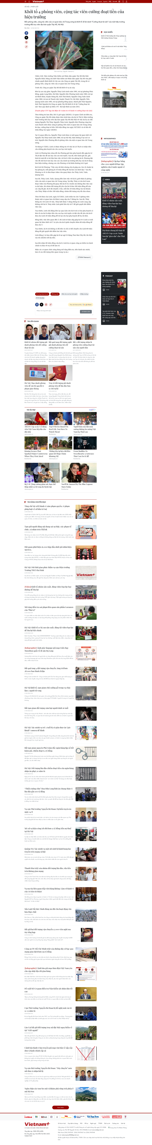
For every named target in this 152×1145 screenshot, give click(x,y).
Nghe (107, 290)
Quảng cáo (115, 1123)
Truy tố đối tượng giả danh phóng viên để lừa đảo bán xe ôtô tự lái (60, 386)
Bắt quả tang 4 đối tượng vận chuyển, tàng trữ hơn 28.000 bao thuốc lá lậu (46, 669)
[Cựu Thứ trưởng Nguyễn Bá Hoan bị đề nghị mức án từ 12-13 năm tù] (86, 1014)
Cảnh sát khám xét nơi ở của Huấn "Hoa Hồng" (113, 47)
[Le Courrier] (106, 1117)
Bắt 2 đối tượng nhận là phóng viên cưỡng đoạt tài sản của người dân (83, 345)
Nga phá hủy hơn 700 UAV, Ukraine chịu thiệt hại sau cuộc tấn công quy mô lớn (109, 314)
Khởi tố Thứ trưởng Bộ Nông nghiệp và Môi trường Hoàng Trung (113, 37)
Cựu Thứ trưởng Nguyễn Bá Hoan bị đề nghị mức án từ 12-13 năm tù (48, 1009)
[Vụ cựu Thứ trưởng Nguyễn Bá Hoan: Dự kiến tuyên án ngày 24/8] (86, 815)
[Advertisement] (64, 273)
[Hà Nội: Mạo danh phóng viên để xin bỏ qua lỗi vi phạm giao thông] (36, 373)
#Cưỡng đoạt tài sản (42, 294)
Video (107, 179)
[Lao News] (51, 1117)
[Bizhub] (44, 1117)
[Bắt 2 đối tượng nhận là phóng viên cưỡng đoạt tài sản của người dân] (85, 332)
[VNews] (125, 1117)
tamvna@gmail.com (98, 1130)
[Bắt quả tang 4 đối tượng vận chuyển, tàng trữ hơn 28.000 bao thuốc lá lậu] (86, 674)
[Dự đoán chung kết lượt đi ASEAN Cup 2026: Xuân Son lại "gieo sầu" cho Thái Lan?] (114, 220)
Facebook (26, 33)
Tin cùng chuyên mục (36, 502)
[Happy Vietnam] (66, 1117)
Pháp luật (34, 7)
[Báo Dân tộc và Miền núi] (26, 1117)
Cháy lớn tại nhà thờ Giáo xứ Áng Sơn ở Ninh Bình (108, 299)
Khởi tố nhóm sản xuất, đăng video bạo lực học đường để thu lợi (48, 588)
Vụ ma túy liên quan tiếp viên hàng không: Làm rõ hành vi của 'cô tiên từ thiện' (49, 890)
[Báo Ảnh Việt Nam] (117, 1117)
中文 (110, 1)
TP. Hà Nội (41, 298)
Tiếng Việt (88, 1)
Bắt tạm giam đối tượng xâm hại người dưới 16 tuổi (46, 708)
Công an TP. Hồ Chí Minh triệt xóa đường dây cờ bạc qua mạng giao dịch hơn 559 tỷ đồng (49, 950)
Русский (115, 1)
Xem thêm (60, 1107)
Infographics (110, 138)
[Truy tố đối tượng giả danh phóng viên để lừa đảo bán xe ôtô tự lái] (60, 373)
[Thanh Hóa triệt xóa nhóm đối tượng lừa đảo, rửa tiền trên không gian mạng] (86, 874)
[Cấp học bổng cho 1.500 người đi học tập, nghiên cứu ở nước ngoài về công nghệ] (114, 150)
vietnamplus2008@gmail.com (70, 1135)
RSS (81, 1123)
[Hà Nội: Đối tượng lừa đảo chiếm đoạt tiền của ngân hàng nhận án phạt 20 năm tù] (86, 774)
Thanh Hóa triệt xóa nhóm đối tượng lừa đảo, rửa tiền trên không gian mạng (48, 869)
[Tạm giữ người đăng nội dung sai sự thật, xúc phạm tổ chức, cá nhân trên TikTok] (86, 532)
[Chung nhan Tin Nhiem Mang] (117, 1127)
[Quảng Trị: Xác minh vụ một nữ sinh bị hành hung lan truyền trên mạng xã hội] (86, 854)
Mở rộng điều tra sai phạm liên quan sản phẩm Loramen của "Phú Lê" (49, 608)
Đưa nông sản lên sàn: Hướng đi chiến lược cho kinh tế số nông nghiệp (108, 283)
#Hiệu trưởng (84, 294)
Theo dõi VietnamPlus (76, 304)
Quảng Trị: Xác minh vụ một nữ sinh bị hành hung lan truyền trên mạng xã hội (48, 850)
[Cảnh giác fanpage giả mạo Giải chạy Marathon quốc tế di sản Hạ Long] (86, 653)
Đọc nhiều (108, 32)
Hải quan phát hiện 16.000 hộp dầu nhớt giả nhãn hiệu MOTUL (48, 548)
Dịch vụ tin (107, 1123)
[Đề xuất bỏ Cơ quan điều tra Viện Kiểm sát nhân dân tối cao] (86, 994)
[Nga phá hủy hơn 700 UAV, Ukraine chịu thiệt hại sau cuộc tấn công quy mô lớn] (121, 314)
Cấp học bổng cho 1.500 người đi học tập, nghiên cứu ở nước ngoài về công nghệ (113, 165)
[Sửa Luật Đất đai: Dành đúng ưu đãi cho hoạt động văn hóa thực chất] (86, 915)
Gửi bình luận (86, 311)
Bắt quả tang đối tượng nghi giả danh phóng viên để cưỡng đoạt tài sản (60, 345)
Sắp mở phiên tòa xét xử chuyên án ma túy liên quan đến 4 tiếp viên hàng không (114, 67)
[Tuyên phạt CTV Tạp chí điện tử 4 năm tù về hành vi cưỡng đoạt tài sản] (63, 111)
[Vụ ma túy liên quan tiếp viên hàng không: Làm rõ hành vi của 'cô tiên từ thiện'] (86, 894)
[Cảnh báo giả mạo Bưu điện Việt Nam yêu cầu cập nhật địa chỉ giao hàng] (86, 974)
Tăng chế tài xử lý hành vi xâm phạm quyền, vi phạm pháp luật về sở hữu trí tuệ (47, 507)
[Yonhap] (79, 1117)
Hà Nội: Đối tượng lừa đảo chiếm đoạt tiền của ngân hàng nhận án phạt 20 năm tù (49, 769)
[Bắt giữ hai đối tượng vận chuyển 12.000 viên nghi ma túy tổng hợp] (86, 935)
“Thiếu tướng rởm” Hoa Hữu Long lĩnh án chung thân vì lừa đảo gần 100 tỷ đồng (48, 790)
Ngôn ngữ (93, 1123)
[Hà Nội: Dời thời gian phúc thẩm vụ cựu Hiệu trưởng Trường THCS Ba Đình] (86, 573)
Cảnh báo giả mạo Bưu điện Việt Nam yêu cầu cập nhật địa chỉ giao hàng (48, 969)
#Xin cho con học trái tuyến (69, 294)
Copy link (26, 47)
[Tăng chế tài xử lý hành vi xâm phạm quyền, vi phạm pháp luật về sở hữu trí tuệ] (86, 512)
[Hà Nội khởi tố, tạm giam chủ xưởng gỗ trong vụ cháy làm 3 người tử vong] (86, 693)
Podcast (109, 276)
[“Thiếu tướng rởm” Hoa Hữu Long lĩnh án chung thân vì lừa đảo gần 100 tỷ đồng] (86, 794)
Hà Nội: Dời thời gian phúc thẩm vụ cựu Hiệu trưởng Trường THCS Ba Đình (47, 568)
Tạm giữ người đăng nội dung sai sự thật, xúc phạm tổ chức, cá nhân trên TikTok (48, 528)
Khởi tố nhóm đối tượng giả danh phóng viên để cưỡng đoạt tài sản (36, 345)
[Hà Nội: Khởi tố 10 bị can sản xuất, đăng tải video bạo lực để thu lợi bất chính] (86, 633)
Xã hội (27, 7)
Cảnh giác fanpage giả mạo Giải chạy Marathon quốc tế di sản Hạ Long (46, 649)
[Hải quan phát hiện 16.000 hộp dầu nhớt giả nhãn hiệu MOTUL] (86, 552)
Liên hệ (123, 1123)
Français (99, 1)
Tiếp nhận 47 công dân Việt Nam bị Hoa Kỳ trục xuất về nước (113, 57)
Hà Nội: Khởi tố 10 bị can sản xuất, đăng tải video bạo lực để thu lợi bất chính (49, 629)
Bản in (26, 42)
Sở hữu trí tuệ (62, 1123)
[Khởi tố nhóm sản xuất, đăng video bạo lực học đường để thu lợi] (86, 592)
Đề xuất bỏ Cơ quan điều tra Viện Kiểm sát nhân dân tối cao (48, 990)
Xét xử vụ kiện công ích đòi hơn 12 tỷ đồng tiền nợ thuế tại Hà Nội (48, 830)
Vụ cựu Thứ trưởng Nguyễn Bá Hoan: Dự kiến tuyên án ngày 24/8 (48, 810)
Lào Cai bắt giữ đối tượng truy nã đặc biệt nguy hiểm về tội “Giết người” (48, 1029)
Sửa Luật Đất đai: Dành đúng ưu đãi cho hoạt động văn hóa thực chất (48, 910)
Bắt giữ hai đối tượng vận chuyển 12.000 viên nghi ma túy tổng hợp (48, 931)
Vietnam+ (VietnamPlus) (38, 1)
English (94, 1)
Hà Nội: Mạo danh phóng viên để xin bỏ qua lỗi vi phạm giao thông (35, 386)
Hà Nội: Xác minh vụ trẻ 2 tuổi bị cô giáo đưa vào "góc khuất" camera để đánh (48, 729)
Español (105, 1)
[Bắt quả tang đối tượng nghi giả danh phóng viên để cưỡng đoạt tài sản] (60, 332)
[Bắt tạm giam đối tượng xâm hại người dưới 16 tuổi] (86, 714)
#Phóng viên (55, 294)
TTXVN (100, 1123)
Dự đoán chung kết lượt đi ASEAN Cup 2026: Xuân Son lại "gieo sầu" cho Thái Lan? (113, 234)
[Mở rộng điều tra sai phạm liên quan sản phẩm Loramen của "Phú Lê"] (86, 613)
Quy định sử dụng (73, 1123)
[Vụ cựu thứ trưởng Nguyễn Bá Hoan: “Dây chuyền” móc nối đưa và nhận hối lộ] (86, 1074)
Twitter (26, 37)
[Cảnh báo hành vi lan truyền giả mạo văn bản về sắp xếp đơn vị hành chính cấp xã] (86, 1053)
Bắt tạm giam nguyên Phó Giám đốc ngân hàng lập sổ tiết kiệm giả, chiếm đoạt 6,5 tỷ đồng (49, 749)
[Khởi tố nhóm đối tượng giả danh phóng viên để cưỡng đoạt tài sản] (36, 332)
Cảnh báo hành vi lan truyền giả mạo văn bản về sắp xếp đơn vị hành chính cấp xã (48, 1049)
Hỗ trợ (86, 1123)
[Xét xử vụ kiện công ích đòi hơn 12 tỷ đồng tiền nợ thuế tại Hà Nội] (86, 834)
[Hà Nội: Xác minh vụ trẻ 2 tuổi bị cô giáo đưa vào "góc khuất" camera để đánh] (86, 733)
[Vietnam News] (93, 1117)
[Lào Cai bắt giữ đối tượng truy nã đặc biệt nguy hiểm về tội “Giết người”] (86, 1033)
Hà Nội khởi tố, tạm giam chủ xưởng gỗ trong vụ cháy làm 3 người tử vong (47, 689)
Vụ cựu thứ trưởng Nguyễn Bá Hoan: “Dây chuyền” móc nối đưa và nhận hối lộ (48, 1069)
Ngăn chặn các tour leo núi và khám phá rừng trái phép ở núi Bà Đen (49, 1090)
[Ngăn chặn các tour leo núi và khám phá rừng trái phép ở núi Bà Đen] (86, 1094)
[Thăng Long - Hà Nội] (119, 1)
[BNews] (36, 1117)
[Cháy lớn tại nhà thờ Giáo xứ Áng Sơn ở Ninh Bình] (121, 300)
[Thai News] (57, 1117)
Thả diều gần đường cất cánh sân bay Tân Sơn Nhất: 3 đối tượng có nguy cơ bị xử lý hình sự (114, 77)
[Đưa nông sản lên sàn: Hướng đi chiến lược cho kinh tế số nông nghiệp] (121, 283)
